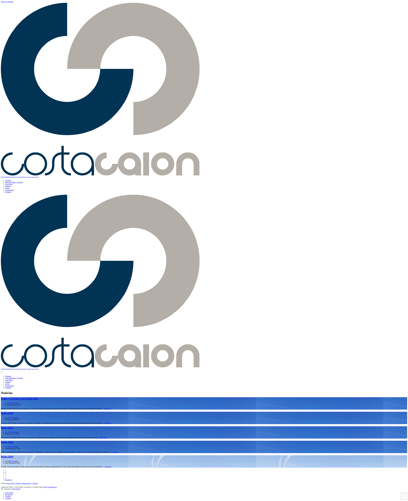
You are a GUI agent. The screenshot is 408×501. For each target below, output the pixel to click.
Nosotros (8, 180)
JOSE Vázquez (13, 403)
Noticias (8, 186)
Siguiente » (9, 480)
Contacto (8, 192)
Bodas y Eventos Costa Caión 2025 (19, 398)
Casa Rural (9, 184)
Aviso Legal (9, 492)
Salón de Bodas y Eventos (14, 182)
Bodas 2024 (7, 413)
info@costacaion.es (50, 487)
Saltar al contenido (7, 2)
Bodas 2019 (7, 456)
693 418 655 (16, 489)
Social (7, 188)
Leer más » (107, 409)
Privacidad (8, 494)
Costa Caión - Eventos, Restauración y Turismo (22, 483)
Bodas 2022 (7, 427)
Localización (9, 190)
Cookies (8, 496)
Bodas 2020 (7, 442)
